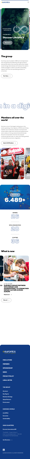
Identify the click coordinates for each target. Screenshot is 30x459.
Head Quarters (8, 425)
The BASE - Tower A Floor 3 (10, 432)
